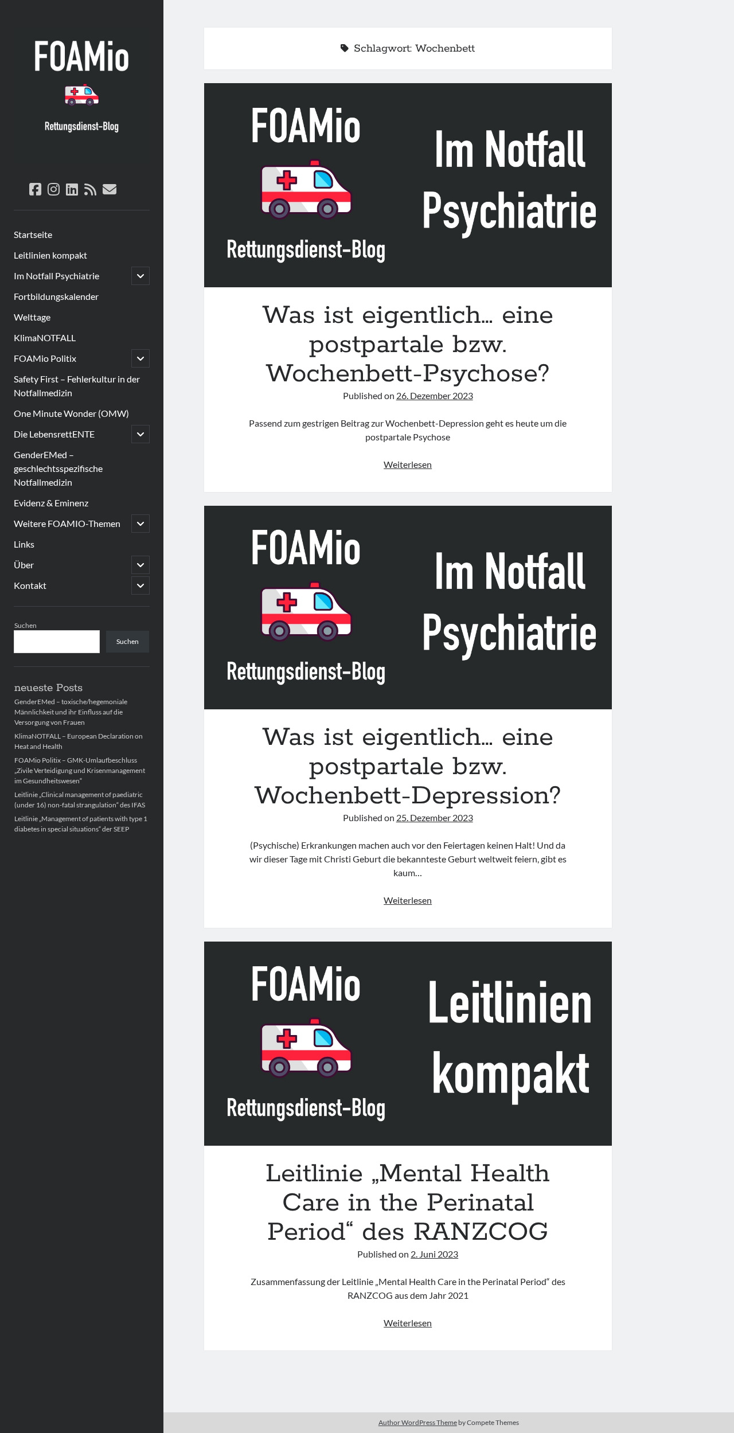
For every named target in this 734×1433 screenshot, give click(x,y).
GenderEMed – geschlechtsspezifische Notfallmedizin (58, 468)
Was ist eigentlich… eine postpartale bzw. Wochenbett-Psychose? (408, 185)
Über (24, 564)
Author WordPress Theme (417, 1422)
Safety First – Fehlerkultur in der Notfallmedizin (77, 385)
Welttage (32, 316)
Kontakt (30, 585)
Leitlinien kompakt (50, 254)
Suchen (25, 625)
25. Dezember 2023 (434, 817)
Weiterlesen (408, 464)
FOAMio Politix (45, 358)
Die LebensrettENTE (54, 433)
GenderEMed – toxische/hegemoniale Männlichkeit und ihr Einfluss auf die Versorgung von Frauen (70, 712)
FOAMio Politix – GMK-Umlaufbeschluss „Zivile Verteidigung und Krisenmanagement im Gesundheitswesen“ (79, 770)
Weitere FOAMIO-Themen (67, 523)
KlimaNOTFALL (45, 337)
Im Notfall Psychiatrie (56, 275)
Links (24, 543)
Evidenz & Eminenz (51, 502)
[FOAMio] (82, 159)
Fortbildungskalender (56, 296)
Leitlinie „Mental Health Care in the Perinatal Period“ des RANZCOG (408, 1044)
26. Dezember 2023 (434, 395)
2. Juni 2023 (434, 1253)
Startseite (33, 234)
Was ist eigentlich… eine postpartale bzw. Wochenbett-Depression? (408, 608)
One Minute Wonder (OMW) (71, 413)
